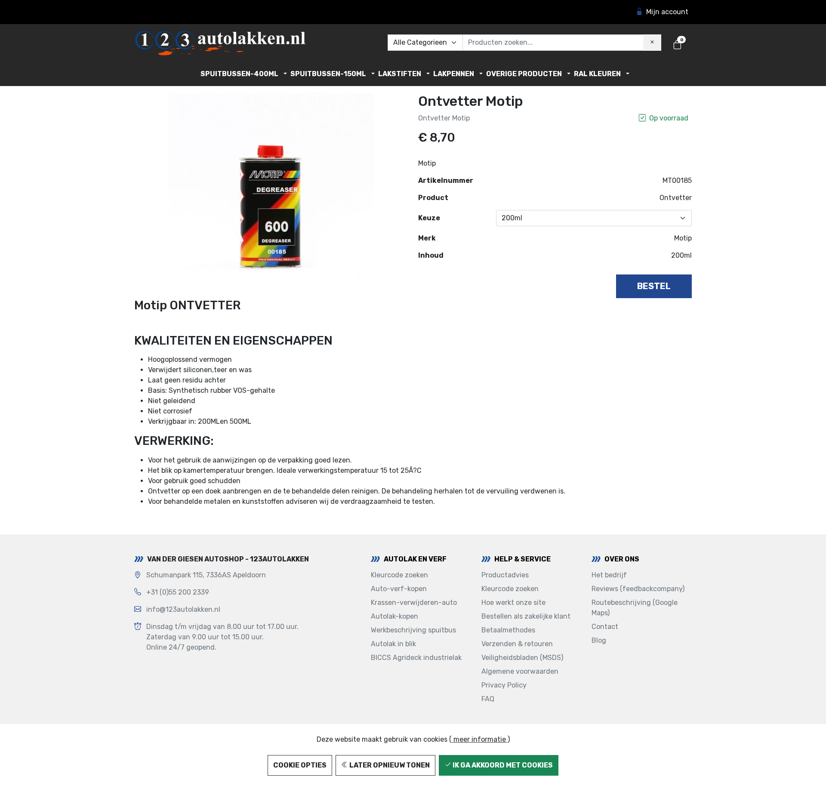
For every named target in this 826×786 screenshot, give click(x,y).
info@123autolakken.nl (183, 609)
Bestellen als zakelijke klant (525, 616)
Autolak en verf (415, 559)
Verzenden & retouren (517, 644)
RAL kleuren (597, 74)
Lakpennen (453, 74)
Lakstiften (399, 74)
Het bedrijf (609, 575)
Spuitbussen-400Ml (239, 74)
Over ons (621, 559)
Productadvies (505, 575)
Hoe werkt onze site (513, 602)
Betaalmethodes (508, 630)
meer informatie (480, 739)
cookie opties (300, 765)
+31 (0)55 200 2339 (177, 592)
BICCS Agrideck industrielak (416, 657)
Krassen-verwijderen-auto (414, 602)
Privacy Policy (504, 685)
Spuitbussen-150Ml (328, 74)
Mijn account (667, 12)
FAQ (487, 699)
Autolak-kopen (394, 616)
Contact (605, 627)
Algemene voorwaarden (519, 671)
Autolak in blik (393, 644)
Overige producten (524, 74)
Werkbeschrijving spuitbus (413, 630)
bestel (654, 286)
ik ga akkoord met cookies (502, 765)
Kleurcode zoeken (399, 575)
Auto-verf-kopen (399, 589)
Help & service (522, 559)
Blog (599, 640)
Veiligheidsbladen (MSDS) (522, 657)
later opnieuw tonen (389, 765)
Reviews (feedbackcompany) (638, 589)
